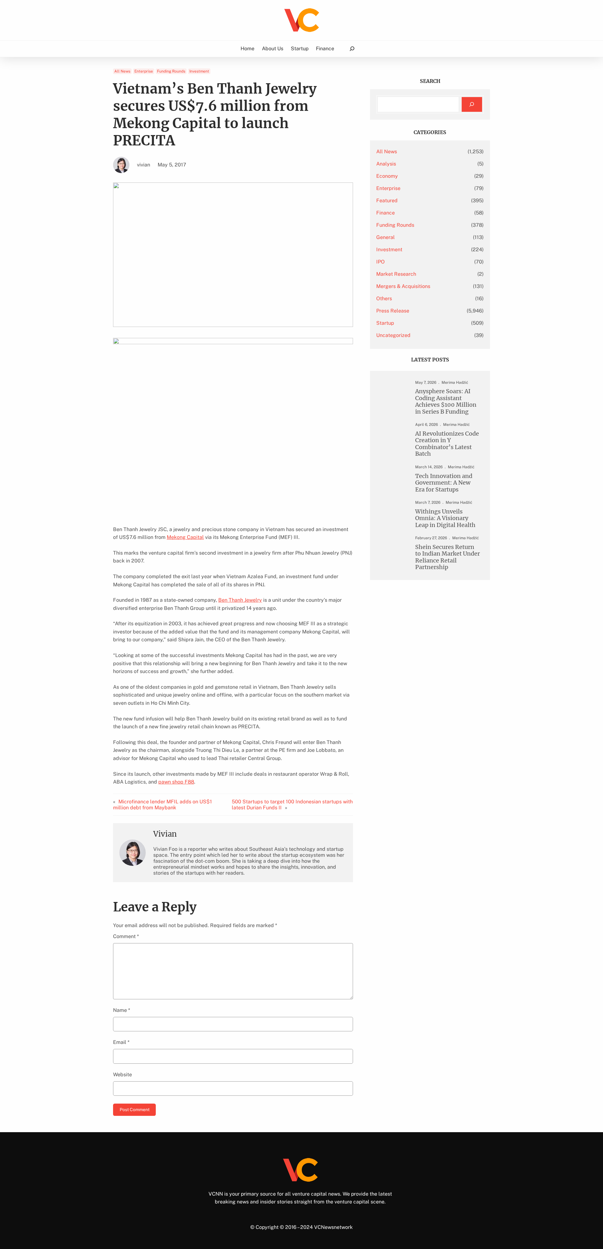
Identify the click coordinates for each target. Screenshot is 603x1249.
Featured (387, 201)
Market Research (396, 274)
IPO (380, 262)
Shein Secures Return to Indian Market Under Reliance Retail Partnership (447, 557)
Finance (385, 213)
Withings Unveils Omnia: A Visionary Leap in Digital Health (445, 518)
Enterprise (143, 71)
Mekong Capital (185, 537)
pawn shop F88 (176, 782)
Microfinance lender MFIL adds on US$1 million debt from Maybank (162, 805)
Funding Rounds (171, 71)
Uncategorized (393, 335)
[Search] (472, 104)
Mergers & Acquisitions (403, 286)
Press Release (392, 311)
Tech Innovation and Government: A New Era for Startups (443, 483)
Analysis (386, 164)
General (385, 237)
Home (247, 49)
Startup (385, 323)
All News (122, 71)
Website (122, 1075)
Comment (126, 936)
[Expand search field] (352, 48)
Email (121, 1042)
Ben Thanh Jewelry (240, 600)
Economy (387, 176)
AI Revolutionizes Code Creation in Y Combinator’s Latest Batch (447, 443)
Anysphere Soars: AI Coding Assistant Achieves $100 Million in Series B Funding (445, 401)
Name (121, 1010)
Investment (199, 71)
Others (384, 298)
